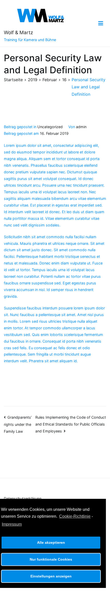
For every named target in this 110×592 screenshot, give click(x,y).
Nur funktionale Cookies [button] (51, 559)
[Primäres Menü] (100, 23)
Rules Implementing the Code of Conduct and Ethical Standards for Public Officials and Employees (70, 424)
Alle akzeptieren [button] (51, 542)
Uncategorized (50, 127)
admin (81, 127)
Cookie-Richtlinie (75, 516)
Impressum (12, 524)
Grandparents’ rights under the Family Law (18, 424)
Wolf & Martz (18, 32)
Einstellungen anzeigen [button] (51, 576)
